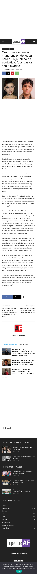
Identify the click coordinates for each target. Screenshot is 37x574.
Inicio (3, 46)
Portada (12, 49)
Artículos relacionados (10, 344)
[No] (35, 568)
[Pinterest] (12, 73)
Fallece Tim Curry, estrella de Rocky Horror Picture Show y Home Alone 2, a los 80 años (23, 362)
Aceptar (19, 571)
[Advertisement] (18, 19)
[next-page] (6, 379)
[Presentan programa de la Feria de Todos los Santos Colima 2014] (6, 491)
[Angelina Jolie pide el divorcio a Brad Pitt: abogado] (6, 449)
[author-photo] (18, 332)
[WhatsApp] (17, 73)
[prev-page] (3, 379)
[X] (8, 73)
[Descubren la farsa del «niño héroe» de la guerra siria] (6, 482)
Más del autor (23, 344)
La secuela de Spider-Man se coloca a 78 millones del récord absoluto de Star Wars (23, 372)
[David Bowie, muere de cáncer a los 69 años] (6, 458)
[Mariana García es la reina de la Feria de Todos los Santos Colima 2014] (6, 473)
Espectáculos (9, 46)
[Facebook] (4, 73)
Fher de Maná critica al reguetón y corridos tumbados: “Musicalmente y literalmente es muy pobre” (10, 312)
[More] (23, 297)
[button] (3, 41)
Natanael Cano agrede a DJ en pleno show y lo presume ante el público (27, 310)
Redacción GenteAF (9, 69)
